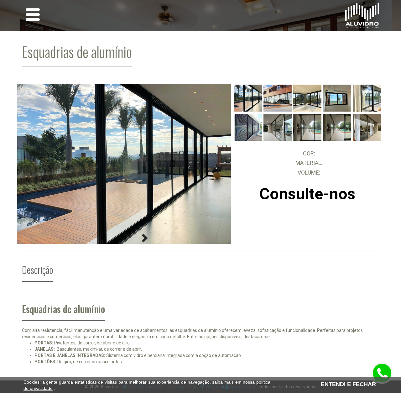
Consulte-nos (307, 194)
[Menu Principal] (33, 15)
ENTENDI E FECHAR (348, 384)
